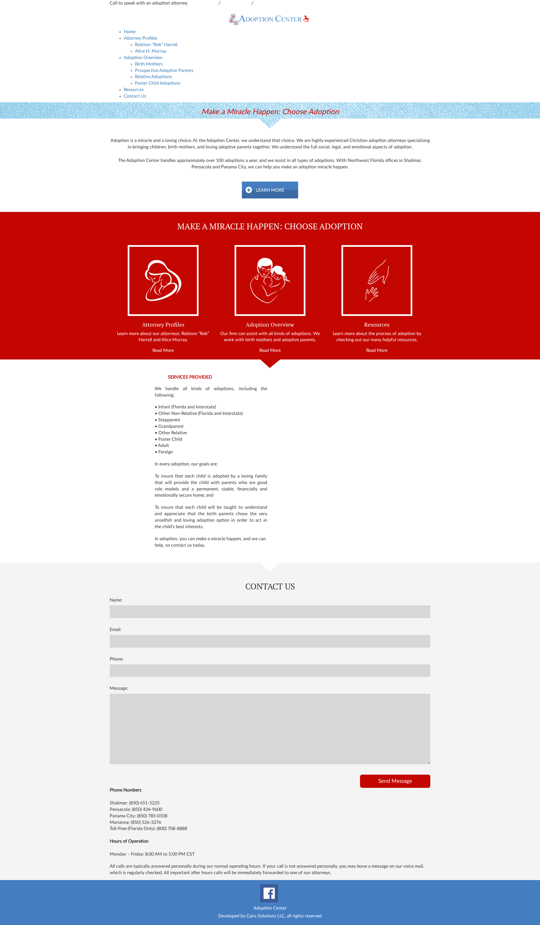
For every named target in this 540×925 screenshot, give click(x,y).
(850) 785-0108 (152, 816)
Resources (134, 89)
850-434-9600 (204, 3)
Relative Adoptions (153, 76)
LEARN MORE (270, 190)
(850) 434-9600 (147, 809)
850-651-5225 (236, 3)
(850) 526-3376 (146, 822)
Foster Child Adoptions (157, 83)
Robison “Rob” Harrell (156, 44)
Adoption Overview (143, 57)
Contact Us (135, 96)
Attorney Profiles (140, 38)
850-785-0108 (269, 3)
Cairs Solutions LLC (265, 916)
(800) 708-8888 (172, 828)
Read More (163, 350)
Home (130, 32)
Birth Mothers (149, 64)
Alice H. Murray (150, 51)
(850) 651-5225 (144, 803)
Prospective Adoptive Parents (164, 70)
